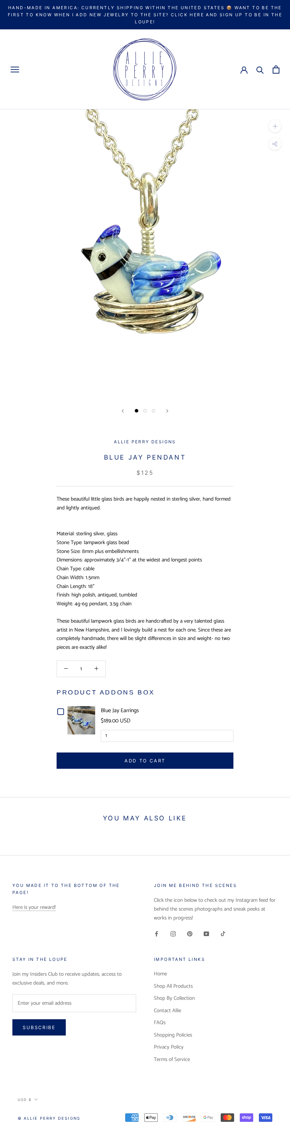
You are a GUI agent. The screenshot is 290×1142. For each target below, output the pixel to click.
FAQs (160, 1023)
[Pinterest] (189, 934)
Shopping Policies (173, 1035)
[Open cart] (276, 69)
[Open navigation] (15, 70)
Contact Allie (167, 1011)
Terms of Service (172, 1060)
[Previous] (123, 411)
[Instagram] (173, 934)
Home (160, 974)
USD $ (24, 1099)
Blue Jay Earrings (120, 710)
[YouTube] (206, 934)
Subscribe (39, 1027)
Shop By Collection (174, 998)
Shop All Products (173, 986)
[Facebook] (156, 934)
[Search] (260, 69)
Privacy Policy (169, 1047)
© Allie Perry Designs (49, 1118)
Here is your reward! (34, 907)
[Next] (167, 411)
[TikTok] (223, 934)
